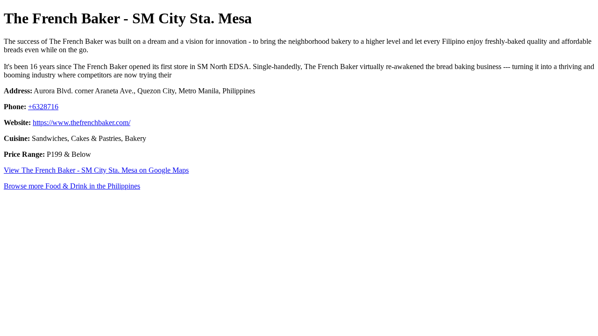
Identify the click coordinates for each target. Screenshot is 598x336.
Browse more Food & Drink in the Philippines (72, 186)
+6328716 (43, 107)
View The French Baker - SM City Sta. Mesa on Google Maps (96, 170)
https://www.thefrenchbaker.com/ (81, 122)
